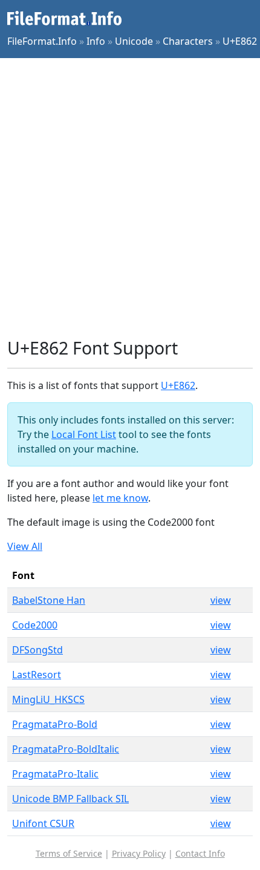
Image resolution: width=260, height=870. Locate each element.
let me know (120, 498)
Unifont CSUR (43, 823)
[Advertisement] (130, 198)
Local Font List (83, 434)
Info (95, 41)
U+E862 (240, 41)
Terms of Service (69, 853)
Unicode (134, 41)
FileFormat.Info (42, 41)
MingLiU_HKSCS (48, 699)
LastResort (36, 674)
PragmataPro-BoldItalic (65, 749)
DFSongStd (37, 649)
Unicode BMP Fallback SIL (70, 798)
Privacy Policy (139, 853)
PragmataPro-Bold (54, 724)
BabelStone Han (48, 600)
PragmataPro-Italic (55, 773)
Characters (188, 41)
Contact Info (200, 853)
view (220, 600)
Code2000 (34, 625)
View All (24, 546)
